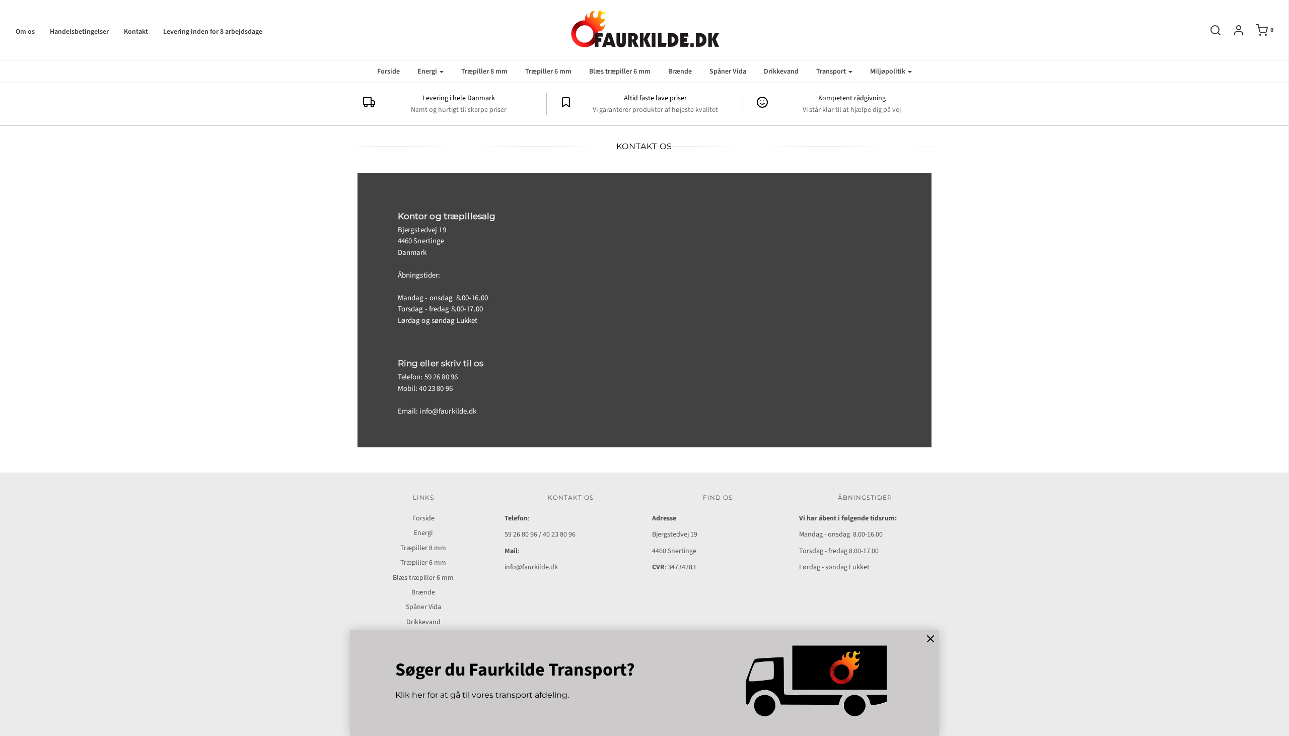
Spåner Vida (727, 71)
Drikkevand (781, 71)
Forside (388, 71)
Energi (423, 533)
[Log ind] (1234, 30)
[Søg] (1210, 30)
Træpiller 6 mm (548, 71)
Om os (25, 32)
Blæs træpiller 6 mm (620, 71)
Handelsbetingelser (79, 32)
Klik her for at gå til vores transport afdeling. (482, 695)
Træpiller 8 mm (484, 71)
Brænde (680, 71)
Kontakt (136, 32)
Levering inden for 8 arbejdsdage (212, 32)
